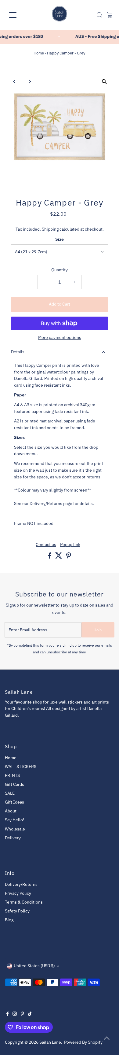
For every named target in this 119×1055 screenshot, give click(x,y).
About (10, 811)
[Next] (30, 81)
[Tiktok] (30, 1014)
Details (17, 352)
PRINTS (12, 775)
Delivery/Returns (21, 884)
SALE (10, 793)
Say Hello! (14, 820)
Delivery (13, 838)
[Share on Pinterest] (68, 557)
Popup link (70, 545)
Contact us (46, 545)
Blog (9, 920)
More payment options (59, 337)
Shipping (50, 229)
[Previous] (15, 81)
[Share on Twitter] (59, 557)
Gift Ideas (14, 802)
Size (59, 239)
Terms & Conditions (24, 902)
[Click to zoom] (104, 82)
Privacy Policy (18, 893)
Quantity (59, 270)
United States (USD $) (34, 965)
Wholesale (15, 829)
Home (39, 53)
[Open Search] (99, 15)
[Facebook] (7, 1014)
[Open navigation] (17, 15)
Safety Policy (17, 911)
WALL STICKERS (20, 766)
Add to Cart (59, 304)
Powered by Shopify (83, 1042)
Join (98, 630)
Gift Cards (14, 784)
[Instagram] (14, 1014)
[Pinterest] (22, 1014)
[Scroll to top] (107, 1038)
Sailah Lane (50, 1042)
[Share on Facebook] (50, 557)
